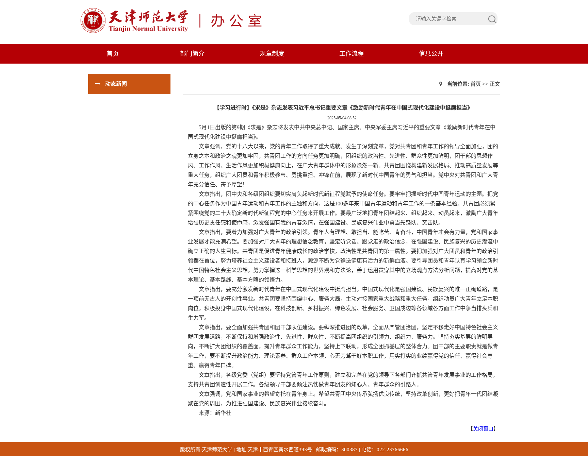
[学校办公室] (221, 32)
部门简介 (192, 53)
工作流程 (351, 53)
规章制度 (272, 53)
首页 (113, 53)
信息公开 (431, 53)
